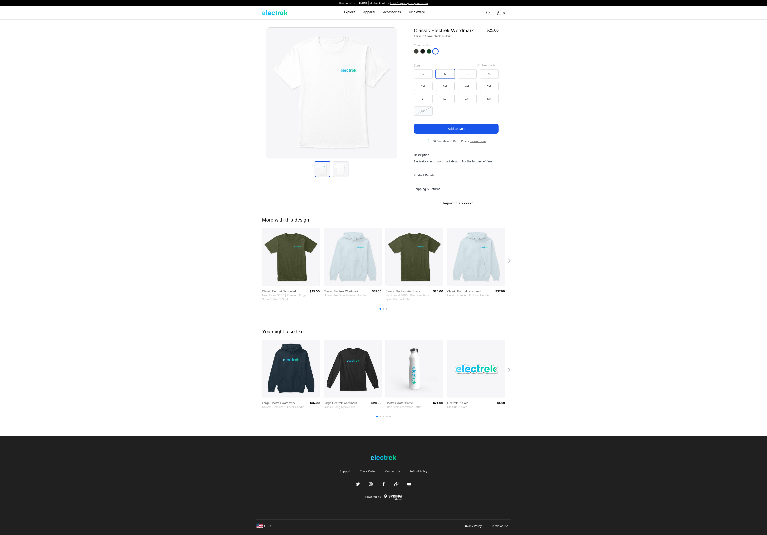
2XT (467, 98)
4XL (467, 86)
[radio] (423, 74)
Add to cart (456, 128)
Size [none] (417, 65)
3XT (489, 98)
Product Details (424, 175)
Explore (349, 12)
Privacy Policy (472, 526)
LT (423, 98)
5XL (489, 86)
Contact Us (392, 471)
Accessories (392, 12)
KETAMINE (361, 3)
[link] (291, 257)
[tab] (322, 169)
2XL (423, 86)
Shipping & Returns (427, 189)
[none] (486, 65)
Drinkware (417, 12)
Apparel (369, 12)
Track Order (368, 471)
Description (421, 155)
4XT (423, 111)
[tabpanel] (331, 92)
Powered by (373, 496)
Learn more (478, 141)
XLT (445, 98)
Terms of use (499, 526)
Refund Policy (418, 471)
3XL (445, 86)
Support (345, 471)
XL (489, 74)
